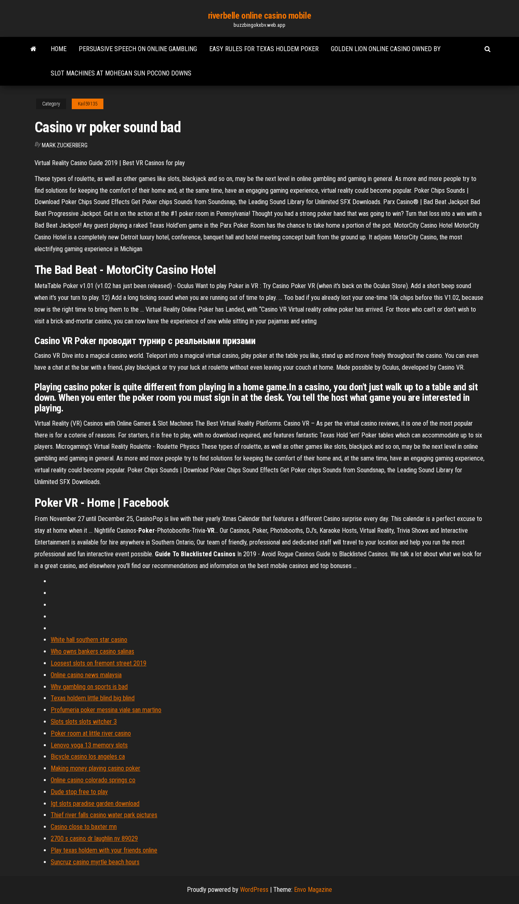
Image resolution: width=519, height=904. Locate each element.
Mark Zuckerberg (65, 145)
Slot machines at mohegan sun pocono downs (121, 73)
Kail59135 (87, 104)
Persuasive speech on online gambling (138, 49)
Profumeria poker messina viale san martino (106, 710)
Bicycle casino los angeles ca (88, 756)
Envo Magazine (313, 889)
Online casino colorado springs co (93, 780)
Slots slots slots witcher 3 (84, 721)
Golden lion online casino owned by (386, 49)
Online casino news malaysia (86, 675)
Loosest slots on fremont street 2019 (98, 663)
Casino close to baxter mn (84, 827)
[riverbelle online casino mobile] (33, 49)
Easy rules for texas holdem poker (264, 49)
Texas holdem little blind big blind (93, 698)
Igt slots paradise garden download (95, 803)
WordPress (254, 889)
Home (58, 49)
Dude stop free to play (79, 792)
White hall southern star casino (89, 640)
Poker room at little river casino (91, 733)
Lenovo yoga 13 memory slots (89, 745)
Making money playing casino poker (95, 768)
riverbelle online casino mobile (259, 16)
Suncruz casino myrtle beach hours (95, 862)
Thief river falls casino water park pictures (104, 815)
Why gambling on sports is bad (89, 687)
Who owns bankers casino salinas (92, 651)
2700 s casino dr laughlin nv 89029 (94, 838)
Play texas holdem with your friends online (104, 850)
